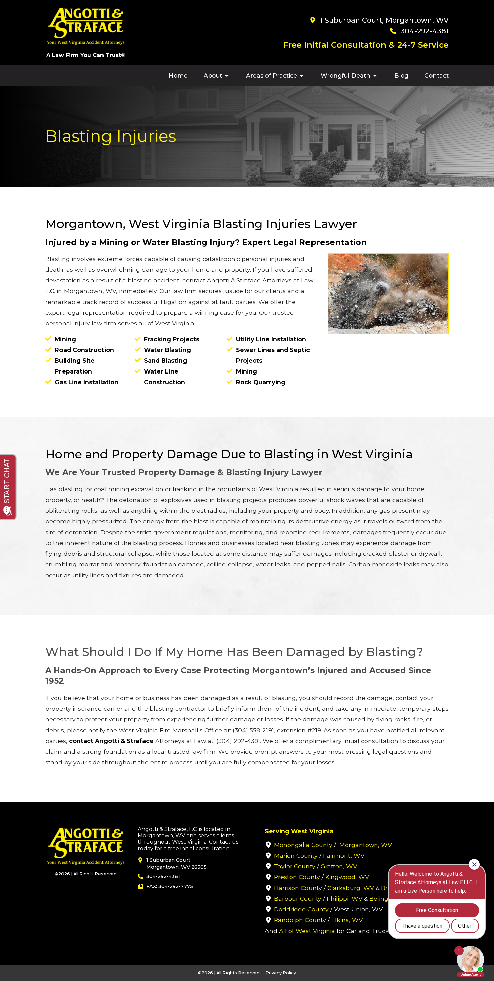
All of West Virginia (307, 930)
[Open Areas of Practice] (302, 75)
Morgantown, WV (365, 844)
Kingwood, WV (347, 876)
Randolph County (300, 920)
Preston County (297, 876)
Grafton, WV (339, 866)
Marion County (296, 855)
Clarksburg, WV (350, 887)
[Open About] (227, 75)
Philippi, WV (344, 898)
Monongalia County (303, 844)
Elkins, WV (347, 920)
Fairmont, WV (343, 855)
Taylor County (294, 866)
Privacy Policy (280, 972)
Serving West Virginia (299, 831)
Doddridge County (301, 909)
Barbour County (297, 898)
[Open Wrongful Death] (375, 75)
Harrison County (298, 887)
